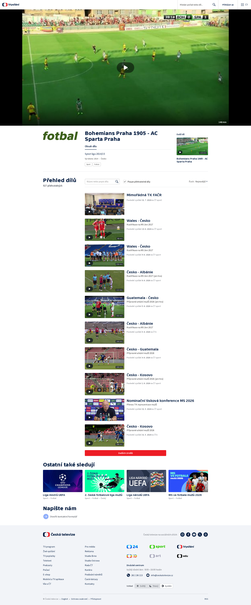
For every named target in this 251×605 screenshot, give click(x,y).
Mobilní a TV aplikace (53, 579)
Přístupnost (96, 599)
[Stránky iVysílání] (185, 547)
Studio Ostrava (92, 560)
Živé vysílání (49, 551)
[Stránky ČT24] (132, 547)
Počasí (46, 569)
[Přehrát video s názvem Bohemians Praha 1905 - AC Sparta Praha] (125, 67)
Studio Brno (91, 555)
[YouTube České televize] (194, 534)
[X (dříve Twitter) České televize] (200, 534)
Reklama (89, 551)
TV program (49, 546)
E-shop (46, 574)
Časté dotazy (91, 579)
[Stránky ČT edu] (182, 556)
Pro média (90, 546)
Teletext (47, 560)
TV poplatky (49, 555)
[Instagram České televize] (182, 534)
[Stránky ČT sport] (157, 547)
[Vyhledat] (117, 181)
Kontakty (89, 583)
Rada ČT (89, 565)
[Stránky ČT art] (155, 556)
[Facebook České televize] (188, 534)
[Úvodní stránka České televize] (59, 534)
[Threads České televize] (205, 534)
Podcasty (47, 565)
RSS (206, 599)
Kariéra (88, 569)
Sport (88, 164)
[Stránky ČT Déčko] (132, 556)
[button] (125, 67)
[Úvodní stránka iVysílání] (13, 4)
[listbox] (154, 585)
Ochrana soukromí (79, 599)
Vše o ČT (47, 583)
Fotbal (96, 164)
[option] (141, 586)
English (65, 599)
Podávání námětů (93, 574)
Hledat (214, 5)
